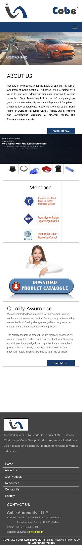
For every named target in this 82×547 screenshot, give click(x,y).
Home (9, 464)
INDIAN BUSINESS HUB (41, 543)
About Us (11, 470)
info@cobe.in (35, 531)
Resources (12, 483)
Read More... (61, 130)
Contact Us (12, 489)
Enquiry (10, 495)
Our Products (13, 476)
